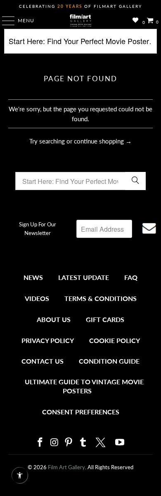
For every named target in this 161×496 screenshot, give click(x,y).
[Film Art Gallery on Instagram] (54, 442)
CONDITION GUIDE (109, 361)
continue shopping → (103, 141)
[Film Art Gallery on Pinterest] (69, 442)
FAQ (130, 277)
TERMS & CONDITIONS (100, 298)
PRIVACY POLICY (47, 340)
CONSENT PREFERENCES (80, 412)
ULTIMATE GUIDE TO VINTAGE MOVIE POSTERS (84, 386)
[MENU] (4, 20)
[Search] (80, 44)
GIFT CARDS (105, 319)
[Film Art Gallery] (80, 20)
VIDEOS (37, 298)
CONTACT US (42, 361)
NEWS (33, 277)
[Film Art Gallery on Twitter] (101, 442)
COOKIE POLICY (114, 340)
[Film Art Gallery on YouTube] (120, 442)
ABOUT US (54, 319)
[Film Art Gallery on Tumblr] (83, 442)
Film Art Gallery (66, 467)
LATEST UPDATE (83, 277)
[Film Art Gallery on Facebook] (40, 442)
